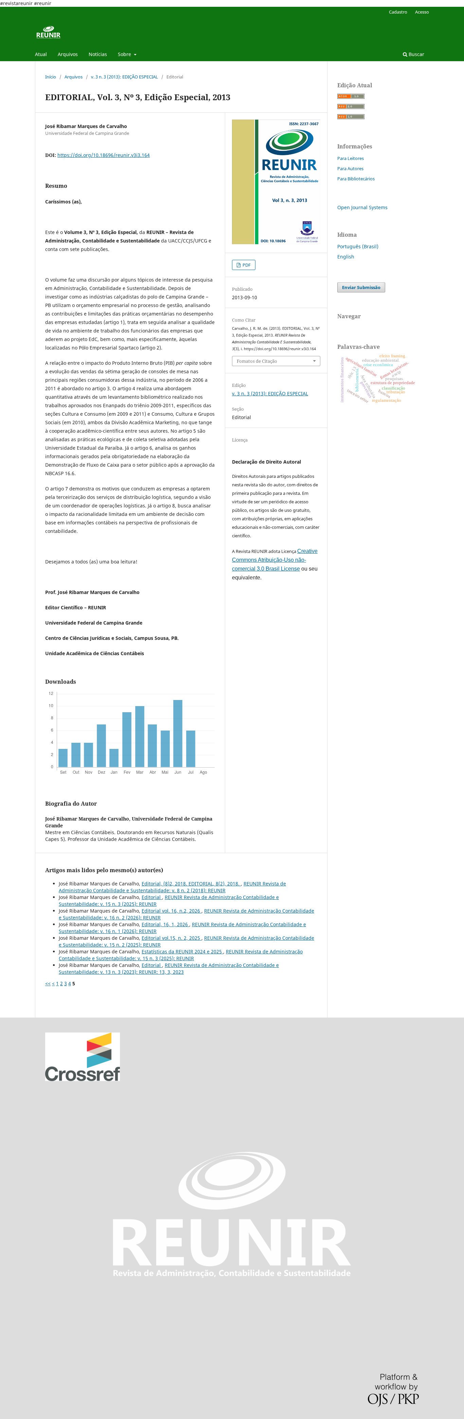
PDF (246, 265)
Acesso (422, 12)
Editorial (152, 897)
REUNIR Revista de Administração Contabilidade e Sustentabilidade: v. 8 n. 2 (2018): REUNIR (172, 887)
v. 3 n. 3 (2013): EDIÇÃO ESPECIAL (124, 77)
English (345, 256)
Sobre (125, 54)
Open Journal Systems (362, 207)
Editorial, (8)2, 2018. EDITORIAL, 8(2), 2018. (191, 883)
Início (50, 77)
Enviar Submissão (361, 287)
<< (48, 983)
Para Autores (350, 168)
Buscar (415, 54)
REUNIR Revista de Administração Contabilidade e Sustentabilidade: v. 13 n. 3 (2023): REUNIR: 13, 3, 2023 (169, 968)
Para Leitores (350, 158)
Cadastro (398, 12)
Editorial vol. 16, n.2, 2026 (171, 911)
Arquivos (68, 54)
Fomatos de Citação (257, 361)
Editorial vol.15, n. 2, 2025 (171, 938)
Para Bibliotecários (356, 179)
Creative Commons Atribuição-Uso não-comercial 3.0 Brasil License (275, 560)
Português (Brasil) (357, 246)
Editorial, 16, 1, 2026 (165, 924)
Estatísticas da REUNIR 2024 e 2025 (182, 951)
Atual (41, 54)
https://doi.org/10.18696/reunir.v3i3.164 (103, 155)
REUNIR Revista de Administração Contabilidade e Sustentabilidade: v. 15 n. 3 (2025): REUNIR (181, 955)
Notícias (98, 54)
